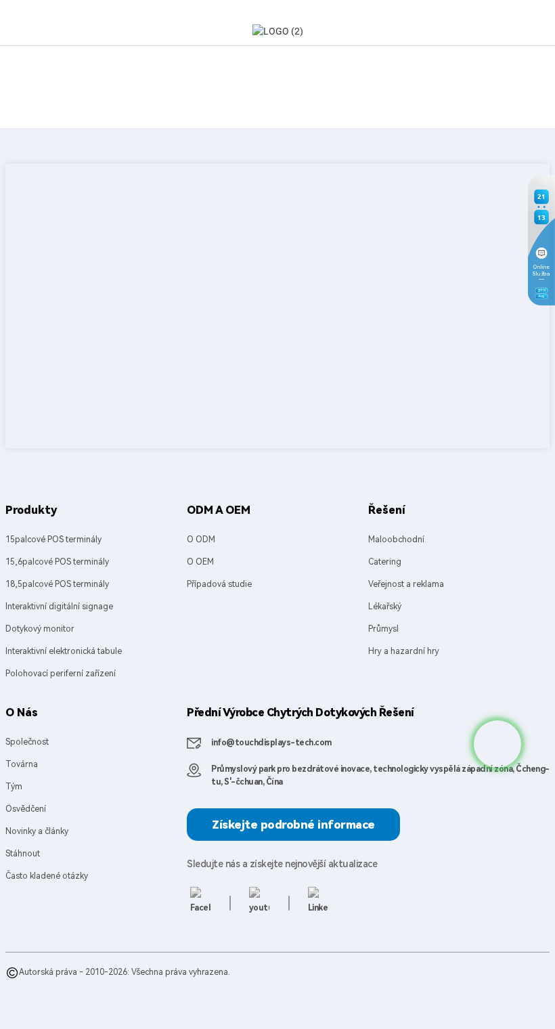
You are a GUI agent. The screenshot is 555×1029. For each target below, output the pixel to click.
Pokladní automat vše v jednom (446, 985)
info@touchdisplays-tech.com (271, 742)
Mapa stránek (121, 985)
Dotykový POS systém (136, 999)
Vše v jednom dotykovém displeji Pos (310, 985)
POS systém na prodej (225, 999)
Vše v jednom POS (199, 985)
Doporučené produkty (48, 985)
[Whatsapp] (497, 744)
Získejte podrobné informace (293, 824)
